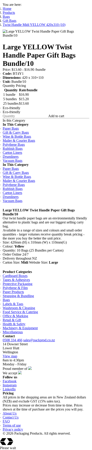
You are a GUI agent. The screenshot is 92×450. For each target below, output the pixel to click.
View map (10, 356)
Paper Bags (11, 128)
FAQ (6, 421)
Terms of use (12, 425)
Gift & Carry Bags (16, 132)
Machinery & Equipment (20, 328)
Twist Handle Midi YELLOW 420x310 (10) (34, 25)
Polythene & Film (15, 288)
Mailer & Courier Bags (19, 140)
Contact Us (11, 417)
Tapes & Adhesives (16, 280)
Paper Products (13, 292)
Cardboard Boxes (15, 276)
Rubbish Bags (13, 148)
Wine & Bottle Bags (17, 136)
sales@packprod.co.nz (39, 340)
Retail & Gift (12, 320)
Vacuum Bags (12, 160)
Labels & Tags (13, 304)
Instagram (10, 385)
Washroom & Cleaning (19, 308)
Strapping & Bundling (18, 296)
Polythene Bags (14, 144)
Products (9, 13)
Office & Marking (15, 316)
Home (7, 8)
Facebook (10, 381)
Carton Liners (12, 152)
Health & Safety (14, 324)
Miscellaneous (13, 332)
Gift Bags (9, 21)
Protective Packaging (17, 284)
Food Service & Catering (20, 312)
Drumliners (11, 156)
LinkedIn (9, 389)
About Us (10, 413)
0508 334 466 (12, 340)
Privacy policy (13, 429)
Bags (6, 17)
